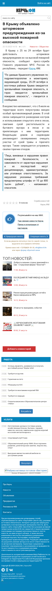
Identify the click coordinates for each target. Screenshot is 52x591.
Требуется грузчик (12, 374)
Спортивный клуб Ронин (14, 438)
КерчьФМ (27, 566)
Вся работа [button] (26, 411)
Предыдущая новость (14, 236)
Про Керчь (7, 484)
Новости (33, 47)
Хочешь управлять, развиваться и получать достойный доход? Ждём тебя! (23, 367)
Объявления (8, 495)
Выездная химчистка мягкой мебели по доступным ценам (21, 454)
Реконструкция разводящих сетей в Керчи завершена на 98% (30, 294)
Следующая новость (38, 236)
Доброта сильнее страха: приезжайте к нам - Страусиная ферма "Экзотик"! (31, 263)
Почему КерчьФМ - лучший (11, 574)
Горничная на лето (12, 379)
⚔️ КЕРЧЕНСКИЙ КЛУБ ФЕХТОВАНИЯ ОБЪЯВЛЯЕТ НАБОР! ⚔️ (29, 324)
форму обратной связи (30, 250)
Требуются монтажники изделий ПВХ (20, 390)
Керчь (32, 68)
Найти (49, 18)
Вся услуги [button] (26, 463)
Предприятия (9, 501)
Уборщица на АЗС (12, 385)
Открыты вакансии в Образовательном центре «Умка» (24, 402)
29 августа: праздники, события (28, 308)
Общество (44, 47)
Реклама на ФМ (10, 507)
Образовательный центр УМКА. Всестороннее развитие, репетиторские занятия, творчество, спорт (24, 446)
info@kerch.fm (41, 248)
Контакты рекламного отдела (12, 578)
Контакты (7, 512)
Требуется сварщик (13, 396)
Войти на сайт (44, 3)
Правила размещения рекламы (13, 576)
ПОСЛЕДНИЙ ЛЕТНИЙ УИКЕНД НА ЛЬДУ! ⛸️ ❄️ (31, 279)
